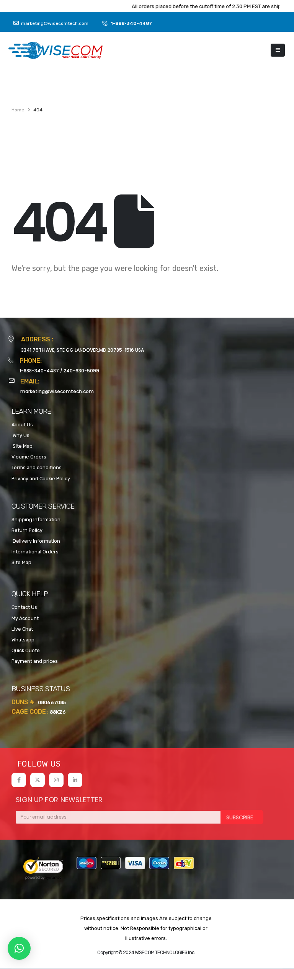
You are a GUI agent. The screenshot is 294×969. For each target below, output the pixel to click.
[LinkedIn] (75, 780)
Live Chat (22, 629)
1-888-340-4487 (39, 370)
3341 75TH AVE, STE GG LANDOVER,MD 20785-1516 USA (82, 350)
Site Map (22, 446)
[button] (19, 948)
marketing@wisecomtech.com (57, 391)
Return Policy (26, 530)
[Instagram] (56, 780)
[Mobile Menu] (278, 50)
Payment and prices (34, 661)
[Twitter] (37, 780)
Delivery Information (35, 541)
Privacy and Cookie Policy (40, 478)
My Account (25, 618)
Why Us (20, 435)
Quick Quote (25, 650)
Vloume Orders (28, 457)
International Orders (35, 552)
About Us (22, 424)
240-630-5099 (81, 370)
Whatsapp (22, 640)
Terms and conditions (36, 467)
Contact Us (24, 607)
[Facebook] (18, 780)
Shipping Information (35, 519)
